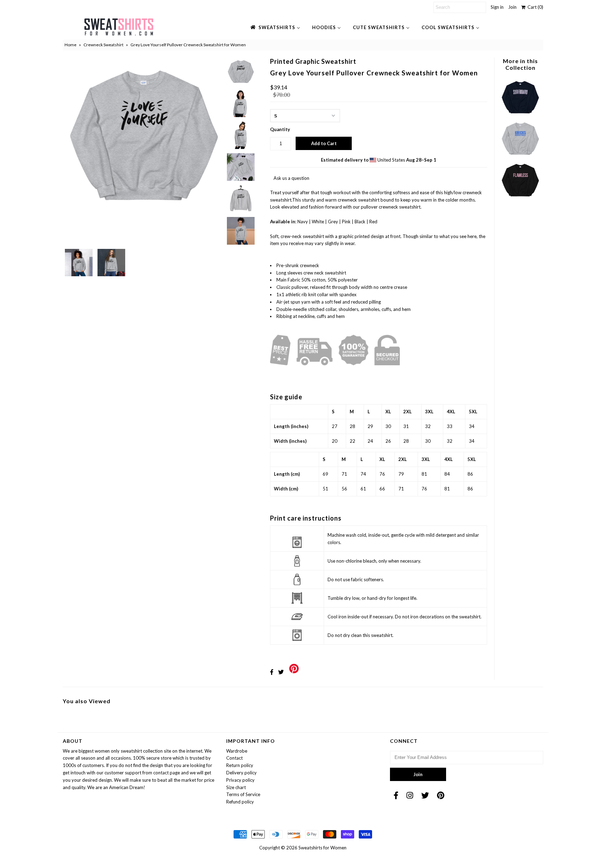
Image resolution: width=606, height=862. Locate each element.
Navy (302, 221)
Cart (534, 7)
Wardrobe (236, 751)
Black (360, 221)
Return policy (239, 765)
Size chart (236, 787)
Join (512, 7)
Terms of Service (243, 794)
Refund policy (240, 802)
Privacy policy (240, 780)
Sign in (497, 7)
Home (70, 44)
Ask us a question (291, 178)
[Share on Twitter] (281, 671)
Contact (234, 758)
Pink (346, 221)
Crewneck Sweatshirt (103, 44)
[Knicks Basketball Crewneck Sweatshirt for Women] (520, 156)
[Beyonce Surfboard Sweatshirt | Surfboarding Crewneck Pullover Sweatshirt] (520, 115)
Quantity (280, 129)
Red (373, 221)
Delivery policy (241, 772)
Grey (333, 221)
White (318, 221)
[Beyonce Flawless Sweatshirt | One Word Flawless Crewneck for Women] (520, 198)
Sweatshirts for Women (322, 847)
